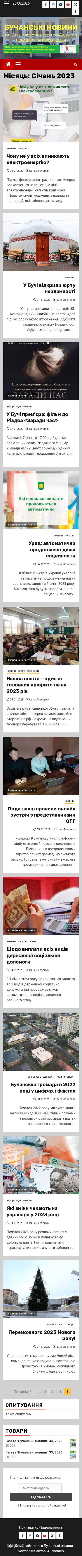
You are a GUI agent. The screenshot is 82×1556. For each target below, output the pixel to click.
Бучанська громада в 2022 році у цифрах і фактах (42, 1088)
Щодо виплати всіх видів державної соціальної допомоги (37, 955)
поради (22, 148)
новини (11, 148)
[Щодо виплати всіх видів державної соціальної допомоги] (41, 906)
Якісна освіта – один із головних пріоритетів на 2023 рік (36, 685)
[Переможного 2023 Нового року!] (41, 1289)
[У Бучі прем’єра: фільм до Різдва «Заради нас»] (41, 371)
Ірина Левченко (39, 170)
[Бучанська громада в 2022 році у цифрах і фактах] (41, 1042)
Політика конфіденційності (41, 1527)
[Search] (75, 64)
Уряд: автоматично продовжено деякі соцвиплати (52, 549)
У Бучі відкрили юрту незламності (49, 288)
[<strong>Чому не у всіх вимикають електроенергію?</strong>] (41, 113)
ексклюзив (34, 1076)
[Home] (8, 65)
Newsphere (26, 1551)
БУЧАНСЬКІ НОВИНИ (41, 27)
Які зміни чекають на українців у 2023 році (33, 1211)
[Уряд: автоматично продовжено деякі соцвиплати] (41, 500)
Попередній (22, 1391)
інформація (14, 406)
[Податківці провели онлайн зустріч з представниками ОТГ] (41, 766)
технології (33, 670)
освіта (21, 670)
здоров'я (48, 1076)
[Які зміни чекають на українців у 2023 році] (41, 1165)
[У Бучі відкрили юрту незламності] (41, 242)
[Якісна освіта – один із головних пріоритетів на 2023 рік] (41, 636)
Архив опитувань (18, 1414)
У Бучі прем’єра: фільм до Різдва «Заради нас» (37, 417)
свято (32, 941)
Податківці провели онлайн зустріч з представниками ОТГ (41, 815)
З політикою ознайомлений (42, 1506)
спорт (70, 1076)
